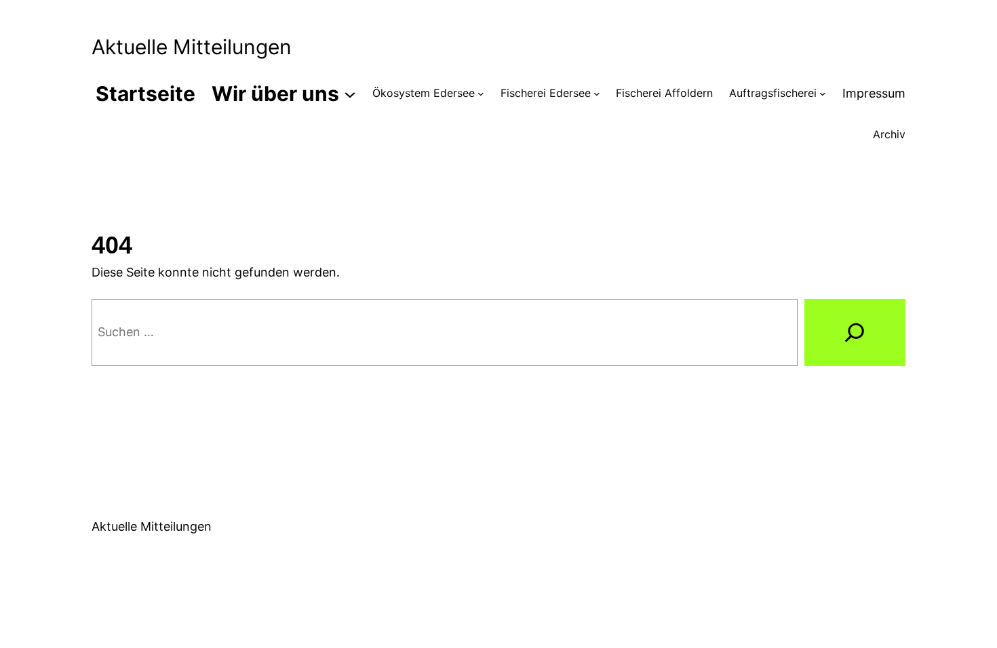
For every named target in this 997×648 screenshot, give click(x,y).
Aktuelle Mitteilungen (192, 47)
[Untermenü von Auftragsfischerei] (822, 93)
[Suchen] (854, 333)
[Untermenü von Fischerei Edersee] (596, 93)
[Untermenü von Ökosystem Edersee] (480, 93)
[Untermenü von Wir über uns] (350, 93)
